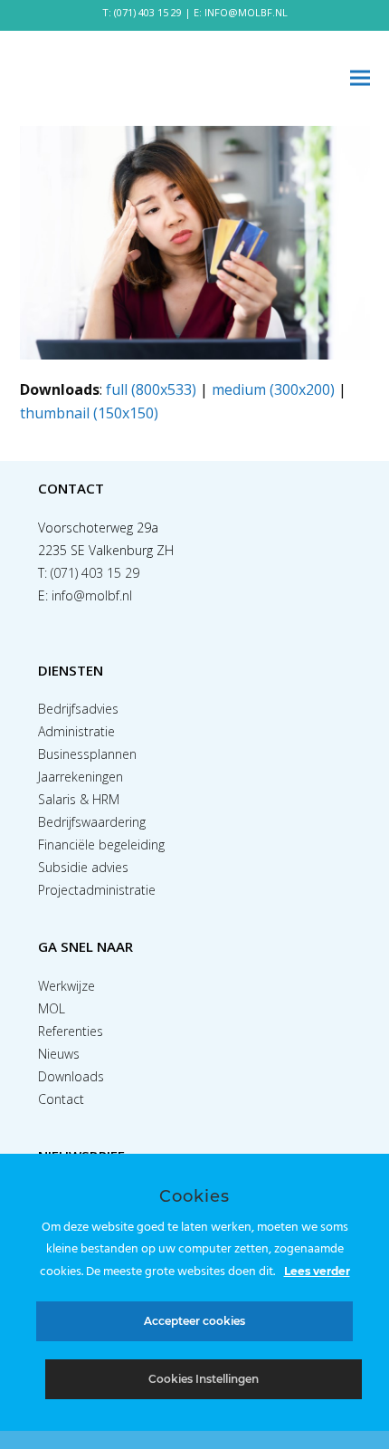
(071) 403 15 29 (148, 12)
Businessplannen (87, 754)
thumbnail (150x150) (89, 413)
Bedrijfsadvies (78, 708)
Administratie (76, 731)
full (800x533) (151, 389)
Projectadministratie (97, 889)
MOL (51, 1008)
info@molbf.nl (92, 595)
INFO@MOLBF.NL (246, 12)
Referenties (70, 1031)
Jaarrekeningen (80, 776)
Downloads (71, 1076)
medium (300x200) (273, 389)
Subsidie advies (83, 867)
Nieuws (59, 1053)
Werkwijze (66, 985)
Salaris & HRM (78, 799)
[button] (360, 78)
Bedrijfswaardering (92, 821)
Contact (61, 1099)
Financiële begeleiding (101, 844)
